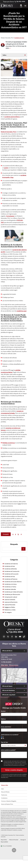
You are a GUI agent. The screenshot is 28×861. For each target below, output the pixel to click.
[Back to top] (14, 850)
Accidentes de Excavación (11, 574)
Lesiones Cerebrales (9, 599)
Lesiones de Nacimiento (10, 602)
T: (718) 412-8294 (6, 662)
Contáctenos (4, 798)
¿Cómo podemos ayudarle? (8, 750)
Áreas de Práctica (5, 792)
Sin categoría (8, 612)
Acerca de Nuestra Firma (7, 804)
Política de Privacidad (13, 839)
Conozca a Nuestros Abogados (8, 801)
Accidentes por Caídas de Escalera (13, 592)
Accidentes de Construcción (11, 571)
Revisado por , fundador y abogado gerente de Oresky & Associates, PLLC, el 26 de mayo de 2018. (16, 45)
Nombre (3, 711)
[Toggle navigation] (25, 5)
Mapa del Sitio (4, 839)
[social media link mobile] (4, 636)
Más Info (4, 665)
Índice (4, 55)
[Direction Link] (14, 669)
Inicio (2, 789)
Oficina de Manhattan (8, 690)
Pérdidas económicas (8, 443)
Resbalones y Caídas (9, 610)
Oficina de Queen (7, 686)
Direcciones (13, 665)
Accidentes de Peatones (10, 579)
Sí (3, 737)
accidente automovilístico (12, 117)
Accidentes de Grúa (9, 576)
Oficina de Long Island (8, 695)
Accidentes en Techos (10, 587)
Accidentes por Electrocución (12, 594)
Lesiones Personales (9, 604)
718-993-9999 (15, 632)
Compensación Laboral (10, 597)
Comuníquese (10, 216)
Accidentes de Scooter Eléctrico (13, 581)
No (3, 738)
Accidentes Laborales (10, 589)
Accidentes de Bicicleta (10, 569)
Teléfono (3, 719)
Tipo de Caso (4, 742)
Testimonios (4, 795)
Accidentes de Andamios (11, 563)
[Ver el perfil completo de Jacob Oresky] (3, 45)
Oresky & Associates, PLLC (8, 132)
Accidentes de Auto (19, 38)
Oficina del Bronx (7, 651)
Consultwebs (9, 846)
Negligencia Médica (9, 607)
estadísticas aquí (21, 311)
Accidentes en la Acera (10, 584)
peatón (6, 168)
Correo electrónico (6, 727)
